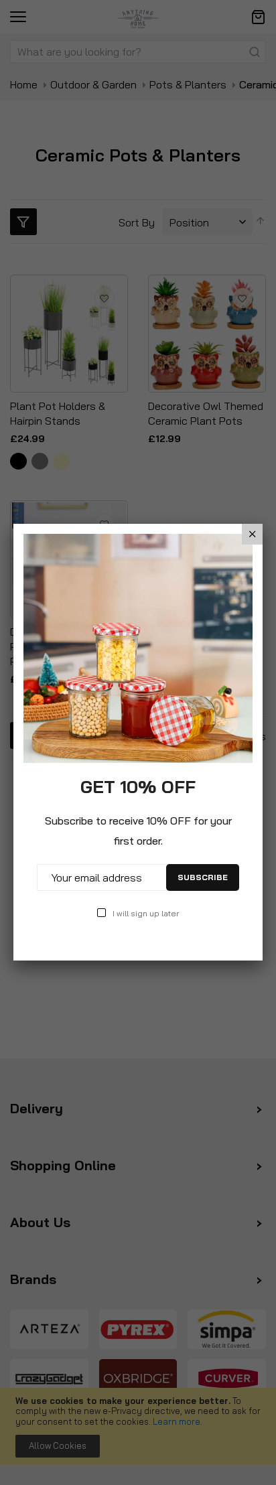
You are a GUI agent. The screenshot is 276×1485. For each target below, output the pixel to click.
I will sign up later (146, 913)
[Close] (252, 534)
